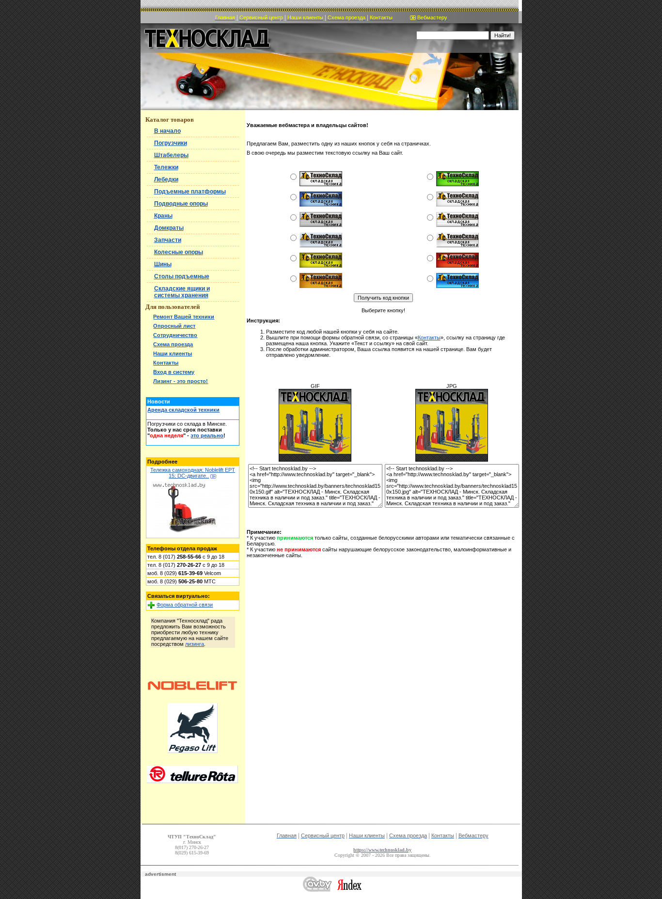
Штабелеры (171, 155)
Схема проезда (173, 344)
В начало (167, 131)
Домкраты (169, 228)
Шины (163, 264)
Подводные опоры (181, 203)
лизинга (194, 644)
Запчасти (167, 240)
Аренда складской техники (183, 410)
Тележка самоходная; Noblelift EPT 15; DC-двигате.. (192, 473)
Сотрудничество (175, 335)
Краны (163, 215)
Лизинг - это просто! (180, 381)
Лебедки (166, 179)
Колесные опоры (178, 252)
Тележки (166, 167)
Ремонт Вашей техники (183, 317)
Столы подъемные (181, 276)
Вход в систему (173, 372)
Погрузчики (170, 143)
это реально (206, 435)
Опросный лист (174, 326)
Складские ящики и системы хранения (182, 292)
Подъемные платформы (190, 191)
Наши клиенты (172, 353)
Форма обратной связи (185, 605)
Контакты (165, 363)
